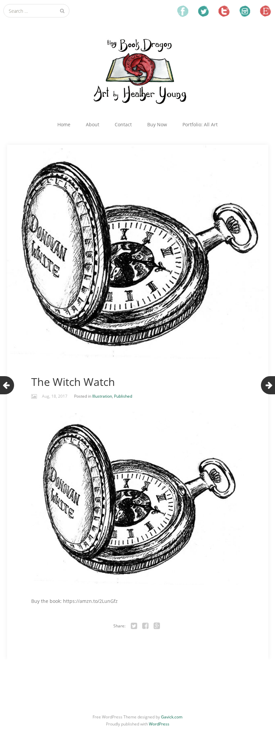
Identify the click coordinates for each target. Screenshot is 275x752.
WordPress (159, 724)
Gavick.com (171, 717)
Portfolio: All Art (200, 124)
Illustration (102, 396)
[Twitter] (134, 626)
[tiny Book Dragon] (137, 70)
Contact (123, 124)
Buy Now (157, 124)
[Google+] (157, 626)
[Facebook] (145, 626)
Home (63, 124)
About (92, 124)
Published (123, 396)
